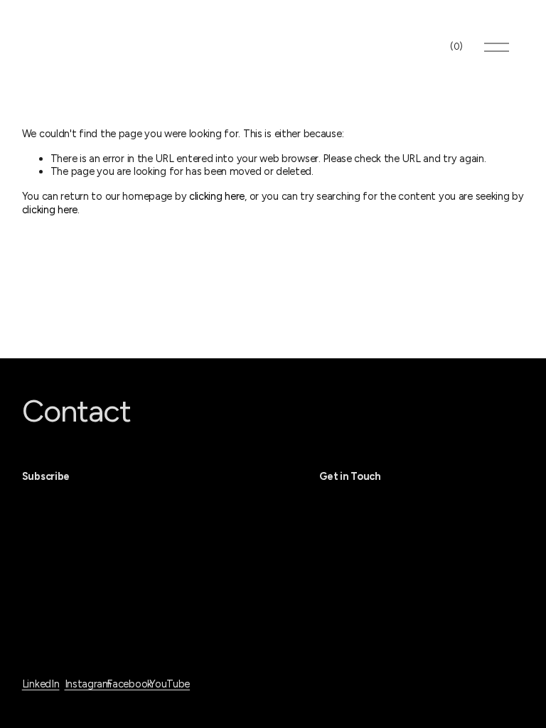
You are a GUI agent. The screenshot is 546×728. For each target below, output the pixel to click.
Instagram (88, 684)
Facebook (129, 684)
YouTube (169, 684)
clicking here (217, 196)
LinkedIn (41, 684)
